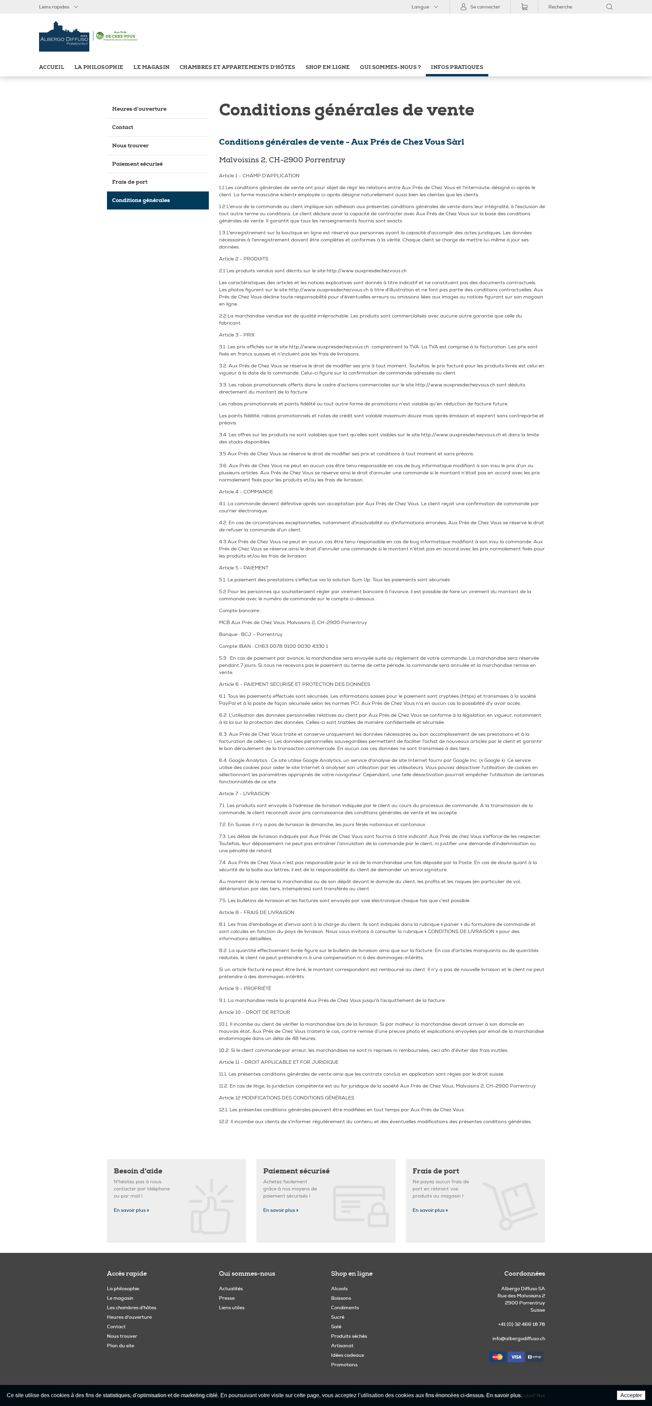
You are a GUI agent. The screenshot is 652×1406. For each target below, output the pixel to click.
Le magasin (151, 67)
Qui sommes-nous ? (390, 67)
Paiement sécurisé (137, 163)
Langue (420, 7)
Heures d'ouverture (139, 108)
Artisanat (342, 1346)
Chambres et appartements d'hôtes (237, 67)
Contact (122, 127)
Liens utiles (231, 1307)
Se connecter (485, 7)
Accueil (51, 67)
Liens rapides (54, 7)
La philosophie (98, 67)
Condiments (345, 1307)
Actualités (231, 1288)
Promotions (344, 1365)
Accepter (631, 1395)
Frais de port (129, 181)
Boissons (341, 1298)
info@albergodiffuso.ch (518, 1338)
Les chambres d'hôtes (131, 1307)
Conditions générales (141, 200)
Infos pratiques (457, 67)
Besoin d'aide (138, 1171)
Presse (227, 1298)
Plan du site (120, 1346)
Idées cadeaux (347, 1355)
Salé (336, 1326)
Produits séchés (349, 1336)
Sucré (337, 1317)
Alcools (339, 1288)
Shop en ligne (328, 67)
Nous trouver (130, 145)
